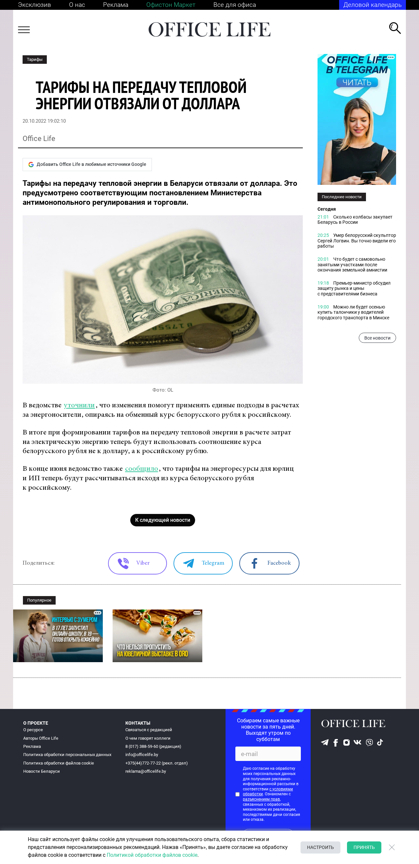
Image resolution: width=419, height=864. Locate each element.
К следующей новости (162, 520)
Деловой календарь (372, 5)
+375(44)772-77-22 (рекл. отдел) (156, 763)
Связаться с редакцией (148, 729)
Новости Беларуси (41, 771)
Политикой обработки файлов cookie (152, 855)
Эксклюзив (34, 5)
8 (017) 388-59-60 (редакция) (153, 746)
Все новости (377, 338)
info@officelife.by (141, 754)
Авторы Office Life (40, 738)
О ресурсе (33, 729)
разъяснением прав (261, 799)
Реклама (115, 5)
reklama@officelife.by (145, 771)
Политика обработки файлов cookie (58, 763)
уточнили (79, 405)
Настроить (320, 847)
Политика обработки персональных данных (67, 754)
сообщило (141, 469)
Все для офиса (234, 5)
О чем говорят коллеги (148, 738)
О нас (77, 5)
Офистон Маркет (170, 5)
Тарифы (35, 59)
